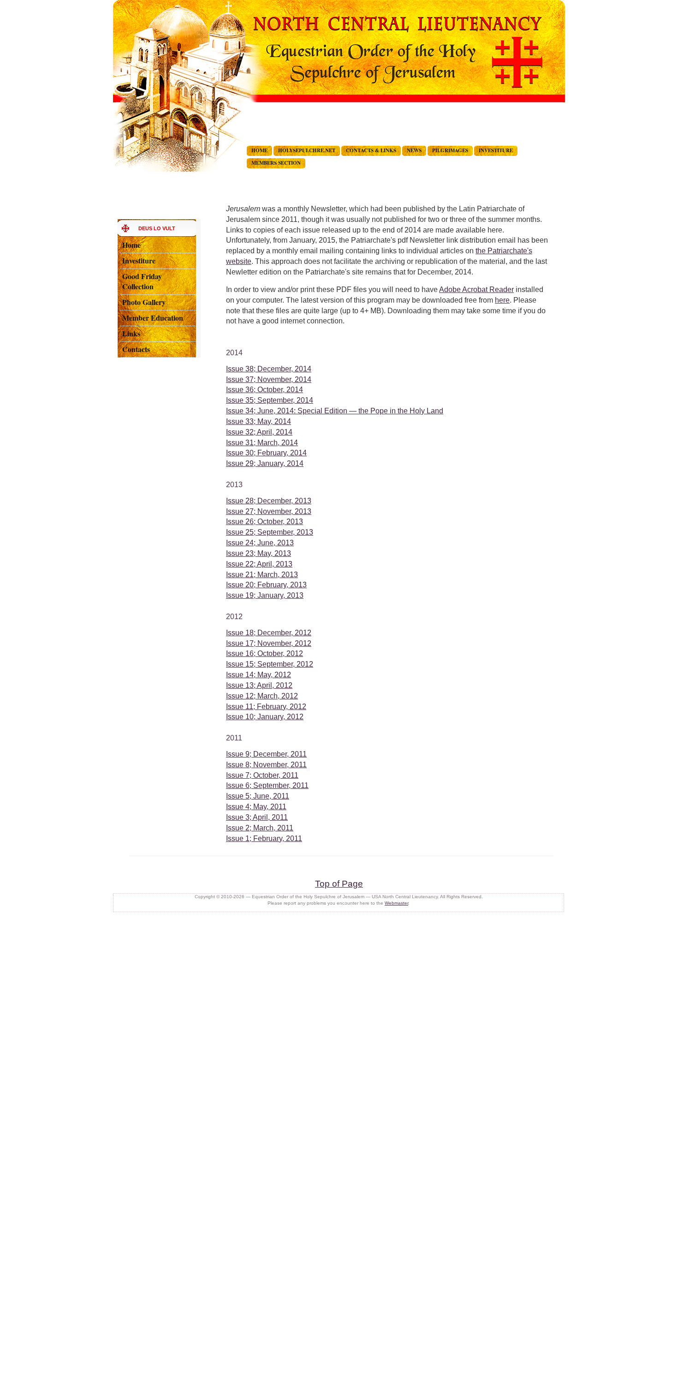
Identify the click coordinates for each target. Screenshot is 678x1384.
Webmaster (396, 903)
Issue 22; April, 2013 (259, 564)
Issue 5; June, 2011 (257, 796)
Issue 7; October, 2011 (262, 775)
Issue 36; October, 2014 (264, 390)
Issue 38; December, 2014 (268, 369)
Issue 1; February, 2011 (264, 838)
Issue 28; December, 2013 (268, 501)
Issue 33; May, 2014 (258, 421)
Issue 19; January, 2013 (264, 595)
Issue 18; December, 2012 (268, 633)
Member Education (152, 317)
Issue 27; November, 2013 (268, 511)
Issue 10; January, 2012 (264, 717)
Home (131, 244)
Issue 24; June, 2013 (260, 543)
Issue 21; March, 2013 (262, 575)
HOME (259, 150)
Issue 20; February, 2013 (266, 585)
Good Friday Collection (142, 281)
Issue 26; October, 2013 (264, 521)
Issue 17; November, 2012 (268, 643)
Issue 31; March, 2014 (262, 443)
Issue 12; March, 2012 (262, 696)
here (502, 300)
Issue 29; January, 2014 (264, 463)
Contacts (136, 349)
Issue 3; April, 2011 (257, 817)
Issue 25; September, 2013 (269, 532)
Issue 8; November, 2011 (266, 765)
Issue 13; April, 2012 (259, 685)
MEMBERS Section (276, 163)
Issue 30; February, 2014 (266, 453)
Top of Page (339, 884)
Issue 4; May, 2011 (256, 807)
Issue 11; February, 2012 (266, 706)
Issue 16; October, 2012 (264, 653)
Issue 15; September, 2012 (269, 664)
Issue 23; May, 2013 (258, 553)
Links (131, 333)
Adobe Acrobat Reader (476, 289)
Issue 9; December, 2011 (266, 754)
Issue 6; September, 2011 (267, 785)
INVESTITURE (496, 150)
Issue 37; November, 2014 (268, 379)
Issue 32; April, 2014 (259, 432)
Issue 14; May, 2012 (258, 675)
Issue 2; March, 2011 (259, 828)
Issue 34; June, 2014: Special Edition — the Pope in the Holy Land (334, 411)
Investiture (138, 260)
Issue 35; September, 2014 (269, 400)
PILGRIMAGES (450, 150)
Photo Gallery (144, 302)
